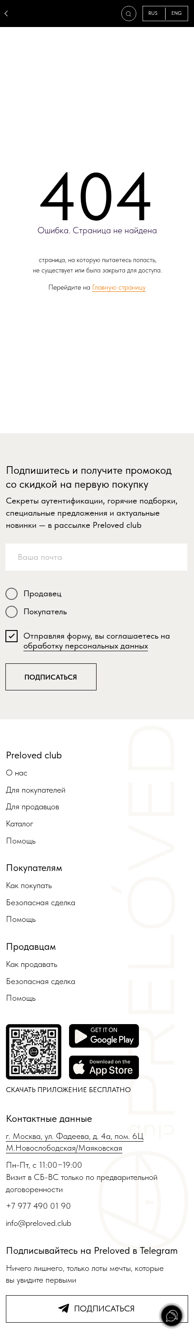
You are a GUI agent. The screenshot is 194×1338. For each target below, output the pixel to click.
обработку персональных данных (85, 645)
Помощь (21, 840)
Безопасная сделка (40, 902)
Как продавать (31, 964)
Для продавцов (32, 806)
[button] (128, 14)
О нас (17, 772)
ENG (176, 13)
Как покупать (29, 885)
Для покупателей (35, 790)
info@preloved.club (38, 1223)
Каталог (19, 823)
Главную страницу (119, 287)
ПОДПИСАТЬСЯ (50, 677)
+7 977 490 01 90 (38, 1206)
